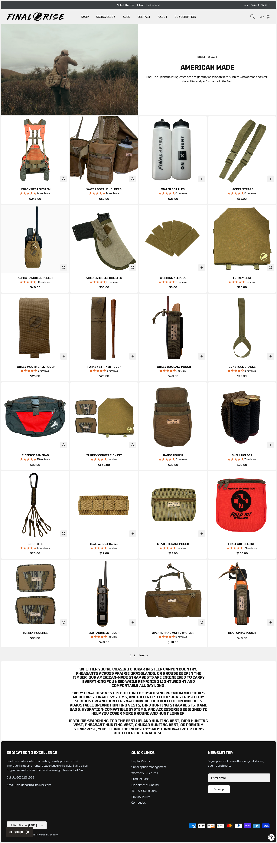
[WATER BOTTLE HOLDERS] (104, 150)
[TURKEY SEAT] (242, 239)
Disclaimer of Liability (145, 784)
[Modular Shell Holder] (104, 505)
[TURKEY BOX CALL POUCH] (173, 328)
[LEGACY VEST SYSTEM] (35, 150)
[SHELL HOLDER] (242, 416)
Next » (143, 655)
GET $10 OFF (16, 832)
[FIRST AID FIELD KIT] (242, 505)
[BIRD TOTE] (35, 505)
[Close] (27, 832)
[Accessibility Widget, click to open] (271, 837)
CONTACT (144, 16)
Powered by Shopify (47, 834)
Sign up (219, 789)
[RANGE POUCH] (173, 416)
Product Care (140, 778)
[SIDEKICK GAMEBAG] (35, 416)
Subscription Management (148, 767)
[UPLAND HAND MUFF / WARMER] (173, 594)
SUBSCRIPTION (185, 16)
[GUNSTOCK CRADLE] (242, 328)
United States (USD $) (255, 5)
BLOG (126, 16)
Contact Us (138, 802)
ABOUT (162, 16)
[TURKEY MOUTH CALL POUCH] (35, 328)
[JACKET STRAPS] (242, 150)
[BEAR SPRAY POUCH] (242, 594)
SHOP (85, 16)
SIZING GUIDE (105, 16)
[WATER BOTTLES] (173, 150)
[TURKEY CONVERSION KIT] (104, 416)
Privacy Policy (140, 796)
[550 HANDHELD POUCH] (104, 594)
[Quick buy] (63, 179)
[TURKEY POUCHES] (35, 594)
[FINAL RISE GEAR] (35, 16)
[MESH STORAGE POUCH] (173, 505)
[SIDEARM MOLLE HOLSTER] (104, 239)
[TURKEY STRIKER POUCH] (104, 328)
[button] (28, 193)
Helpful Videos (140, 761)
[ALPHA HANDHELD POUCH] (35, 239)
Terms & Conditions (144, 790)
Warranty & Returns (144, 773)
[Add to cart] (201, 179)
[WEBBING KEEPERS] (173, 239)
